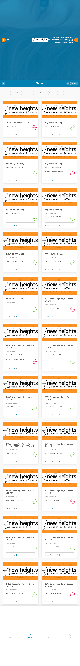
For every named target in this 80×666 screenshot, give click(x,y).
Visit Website (69, 42)
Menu (9, 40)
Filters (75, 83)
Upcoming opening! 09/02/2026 (55, 171)
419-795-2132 (59, 42)
